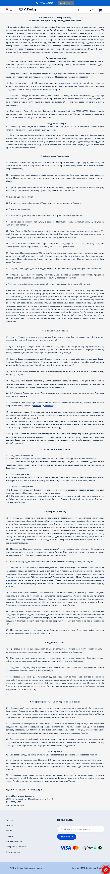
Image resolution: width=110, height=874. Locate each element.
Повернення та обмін (16, 846)
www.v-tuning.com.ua (68, 83)
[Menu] (71, 10)
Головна (9, 820)
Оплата (37, 405)
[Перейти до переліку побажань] (91, 10)
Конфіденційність (14, 841)
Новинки (9, 836)
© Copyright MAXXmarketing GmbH (86, 868)
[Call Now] (106, 870)
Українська (65, 3)
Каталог (9, 825)
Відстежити (67, 836)
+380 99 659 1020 (45, 3)
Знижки (9, 830)
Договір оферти (13, 852)
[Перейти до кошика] (100, 10)
